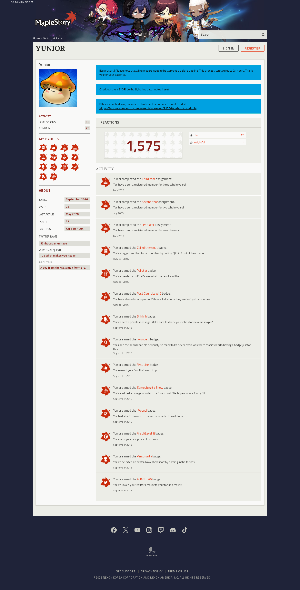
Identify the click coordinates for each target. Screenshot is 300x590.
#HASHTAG (144, 479)
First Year (148, 224)
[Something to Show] (55, 176)
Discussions (64, 122)
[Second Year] (76, 147)
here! (165, 89)
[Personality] (44, 166)
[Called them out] (44, 147)
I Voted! (142, 410)
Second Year (150, 201)
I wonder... (143, 339)
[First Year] (65, 147)
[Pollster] (65, 166)
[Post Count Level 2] (65, 157)
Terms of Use (178, 571)
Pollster (142, 270)
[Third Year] (44, 157)
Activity (45, 116)
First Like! (143, 364)
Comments (64, 128)
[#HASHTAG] (76, 157)
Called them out (147, 247)
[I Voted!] (76, 166)
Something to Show (150, 387)
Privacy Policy (152, 571)
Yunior (117, 179)
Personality (144, 456)
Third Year (148, 179)
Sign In (228, 48)
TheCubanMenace (55, 243)
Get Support (126, 571)
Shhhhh (142, 316)
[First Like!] (55, 147)
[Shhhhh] (44, 176)
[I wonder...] (55, 166)
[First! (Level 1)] (55, 157)
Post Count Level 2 (149, 293)
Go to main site (20, 2)
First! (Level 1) (146, 433)
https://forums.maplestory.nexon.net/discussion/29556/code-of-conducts (148, 108)
